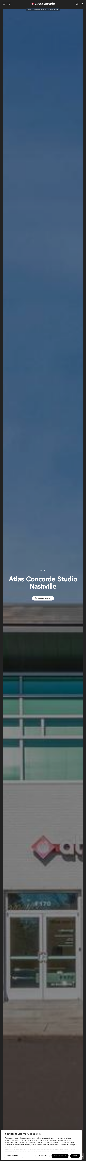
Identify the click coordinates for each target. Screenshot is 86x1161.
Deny (75, 1156)
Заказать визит (44, 598)
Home (29, 9)
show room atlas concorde (42, 9)
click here (59, 1149)
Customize (58, 1156)
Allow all (42, 1156)
